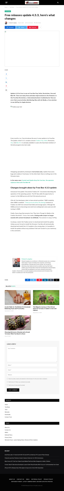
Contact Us (8, 430)
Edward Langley (13, 22)
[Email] (6, 90)
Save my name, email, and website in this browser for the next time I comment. (28, 378)
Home (6, 404)
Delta (45, 140)
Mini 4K (18, 143)
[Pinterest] (6, 86)
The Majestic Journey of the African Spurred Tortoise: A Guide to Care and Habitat (44, 308)
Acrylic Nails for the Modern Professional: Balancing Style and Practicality (18, 307)
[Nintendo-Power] (32, 2)
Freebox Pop (39, 140)
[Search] (58, 2)
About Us (7, 427)
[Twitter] (6, 78)
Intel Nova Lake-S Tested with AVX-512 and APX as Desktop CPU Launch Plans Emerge (27, 454)
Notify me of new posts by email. (17, 385)
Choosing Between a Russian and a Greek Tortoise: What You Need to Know (17, 333)
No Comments (29, 22)
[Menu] (6, 2)
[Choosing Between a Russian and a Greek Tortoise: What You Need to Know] (18, 322)
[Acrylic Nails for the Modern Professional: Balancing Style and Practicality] (18, 297)
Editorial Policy (8, 435)
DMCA (6, 432)
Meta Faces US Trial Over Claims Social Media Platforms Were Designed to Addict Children (27, 461)
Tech (6, 409)
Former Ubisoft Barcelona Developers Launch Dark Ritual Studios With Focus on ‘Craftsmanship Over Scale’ (32, 464)
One (12, 143)
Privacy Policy (8, 437)
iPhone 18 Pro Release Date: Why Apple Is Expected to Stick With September (24, 467)
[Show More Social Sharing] (40, 27)
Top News (7, 11)
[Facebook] (6, 74)
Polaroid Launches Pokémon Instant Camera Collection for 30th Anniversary (24, 458)
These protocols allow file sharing (35, 202)
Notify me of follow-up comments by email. (19, 382)
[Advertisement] (36, 81)
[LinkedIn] (6, 82)
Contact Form (8, 417)
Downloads (7, 414)
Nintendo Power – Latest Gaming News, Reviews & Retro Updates (21, 440)
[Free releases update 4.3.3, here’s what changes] (32, 48)
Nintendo (7, 412)
